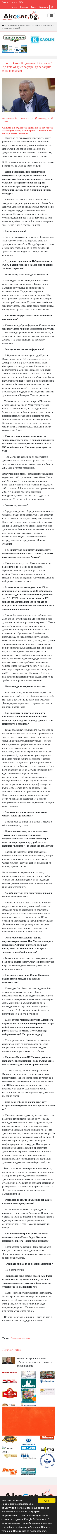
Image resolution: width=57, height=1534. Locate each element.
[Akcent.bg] (20, 16)
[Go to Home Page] (3, 25)
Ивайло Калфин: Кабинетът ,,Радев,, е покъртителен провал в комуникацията (34, 1362)
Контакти (43, 7)
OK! (46, 1500)
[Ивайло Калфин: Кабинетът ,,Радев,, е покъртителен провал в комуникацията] (8, 1360)
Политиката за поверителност (29, 1530)
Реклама (24, 7)
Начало (14, 7)
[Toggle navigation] (51, 15)
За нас (33, 7)
